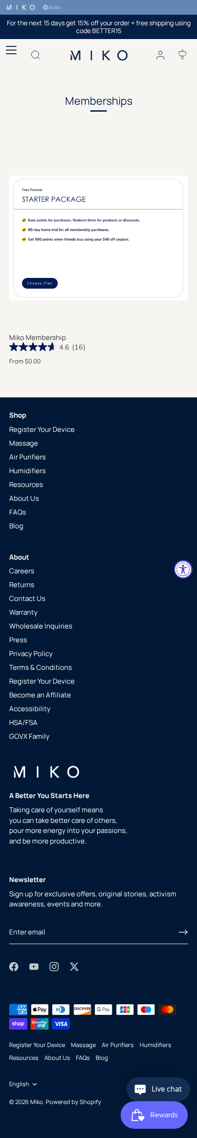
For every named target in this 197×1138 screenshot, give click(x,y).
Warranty (23, 612)
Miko (36, 1102)
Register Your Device (42, 429)
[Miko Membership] (98, 238)
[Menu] (9, 50)
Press (18, 640)
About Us (24, 498)
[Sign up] (183, 932)
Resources (26, 484)
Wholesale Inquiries (40, 626)
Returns (21, 584)
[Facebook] (13, 966)
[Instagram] (54, 966)
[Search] (36, 56)
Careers (21, 571)
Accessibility (29, 708)
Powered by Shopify (73, 1102)
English (19, 1084)
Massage (23, 443)
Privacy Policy (31, 653)
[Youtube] (33, 966)
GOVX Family (29, 736)
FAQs (17, 512)
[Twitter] (74, 966)
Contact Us (27, 598)
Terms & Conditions (40, 667)
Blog (16, 526)
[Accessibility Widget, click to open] (183, 569)
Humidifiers (27, 471)
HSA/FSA (23, 722)
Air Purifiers (27, 457)
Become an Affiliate (40, 695)
